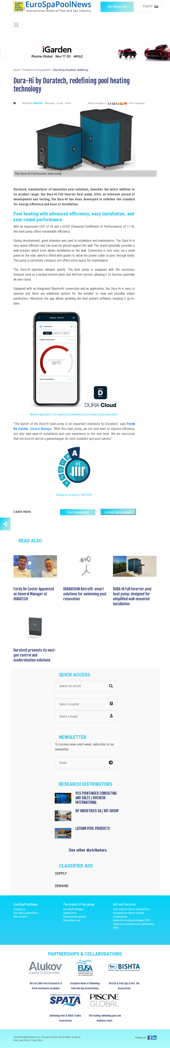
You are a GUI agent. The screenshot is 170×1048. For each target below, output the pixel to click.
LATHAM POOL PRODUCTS (92, 828)
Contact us (19, 909)
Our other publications (25, 912)
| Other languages (136, 103)
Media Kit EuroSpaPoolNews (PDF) (131, 920)
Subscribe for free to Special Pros (131, 909)
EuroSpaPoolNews (73, 909)
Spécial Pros (70, 912)
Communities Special (74, 916)
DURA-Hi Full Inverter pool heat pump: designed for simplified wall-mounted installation (132, 596)
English (148, 6)
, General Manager (40, 429)
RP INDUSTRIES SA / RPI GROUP (97, 811)
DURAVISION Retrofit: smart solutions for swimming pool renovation (84, 594)
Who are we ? (20, 916)
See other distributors (88, 850)
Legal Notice (24, 1040)
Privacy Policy (37, 1040)
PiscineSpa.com (71, 920)
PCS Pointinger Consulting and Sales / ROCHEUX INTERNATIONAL (96, 798)
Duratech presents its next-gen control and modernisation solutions (34, 655)
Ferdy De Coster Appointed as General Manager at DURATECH (33, 594)
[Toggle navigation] (16, 25)
